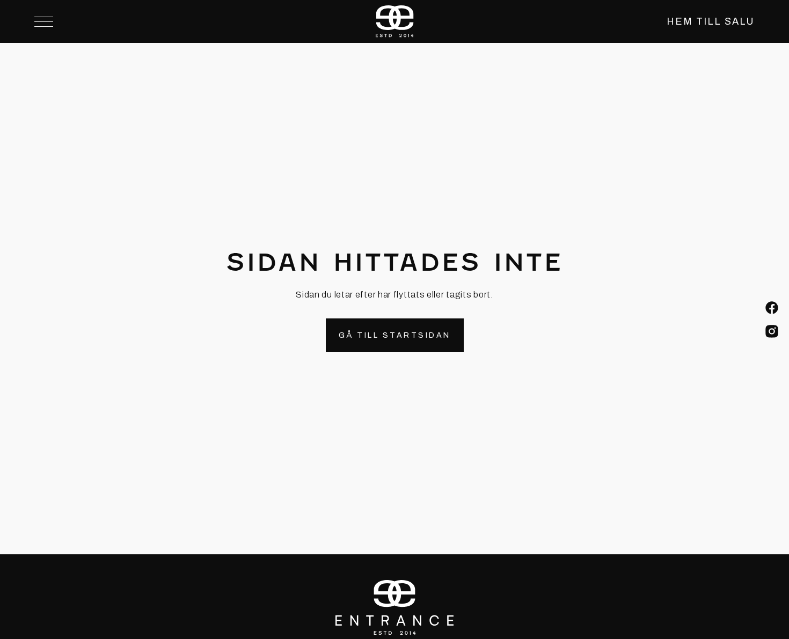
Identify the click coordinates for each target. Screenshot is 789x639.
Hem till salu (711, 21)
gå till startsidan (395, 335)
